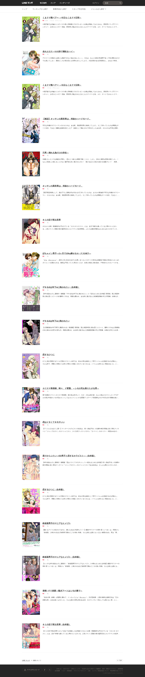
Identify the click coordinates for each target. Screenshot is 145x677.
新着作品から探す (60, 9)
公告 (89, 670)
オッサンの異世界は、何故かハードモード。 (63, 186)
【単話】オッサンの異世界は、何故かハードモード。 (67, 119)
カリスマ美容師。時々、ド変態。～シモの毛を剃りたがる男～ (71, 388)
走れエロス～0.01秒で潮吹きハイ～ (59, 51)
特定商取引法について (116, 670)
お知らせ (59, 668)
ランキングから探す (40, 9)
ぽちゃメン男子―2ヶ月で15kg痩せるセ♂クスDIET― (67, 253)
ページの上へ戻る (119, 660)
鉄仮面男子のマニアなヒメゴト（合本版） (62, 557)
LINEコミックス (76, 668)
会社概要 (57, 670)
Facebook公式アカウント (45, 670)
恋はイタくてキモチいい (54, 422)
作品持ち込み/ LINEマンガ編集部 (91, 668)
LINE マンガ (27, 3)
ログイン (95, 3)
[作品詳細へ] (31, 29)
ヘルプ (63, 670)
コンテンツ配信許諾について (100, 670)
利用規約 (69, 670)
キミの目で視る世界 (52, 220)
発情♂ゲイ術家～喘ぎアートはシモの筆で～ (62, 591)
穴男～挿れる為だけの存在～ (56, 153)
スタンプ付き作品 (79, 9)
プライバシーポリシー (80, 670)
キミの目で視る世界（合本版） (57, 624)
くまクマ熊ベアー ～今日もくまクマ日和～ (62, 18)
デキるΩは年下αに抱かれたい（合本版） (61, 287)
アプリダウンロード (32, 670)
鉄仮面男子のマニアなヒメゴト (57, 523)
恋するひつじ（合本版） (54, 489)
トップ (24, 9)
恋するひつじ (49, 354)
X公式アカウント (50, 670)
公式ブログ (66, 668)
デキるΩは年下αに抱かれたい (56, 321)
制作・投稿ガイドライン (109, 668)
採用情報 (120, 668)
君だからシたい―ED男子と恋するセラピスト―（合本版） (69, 456)
